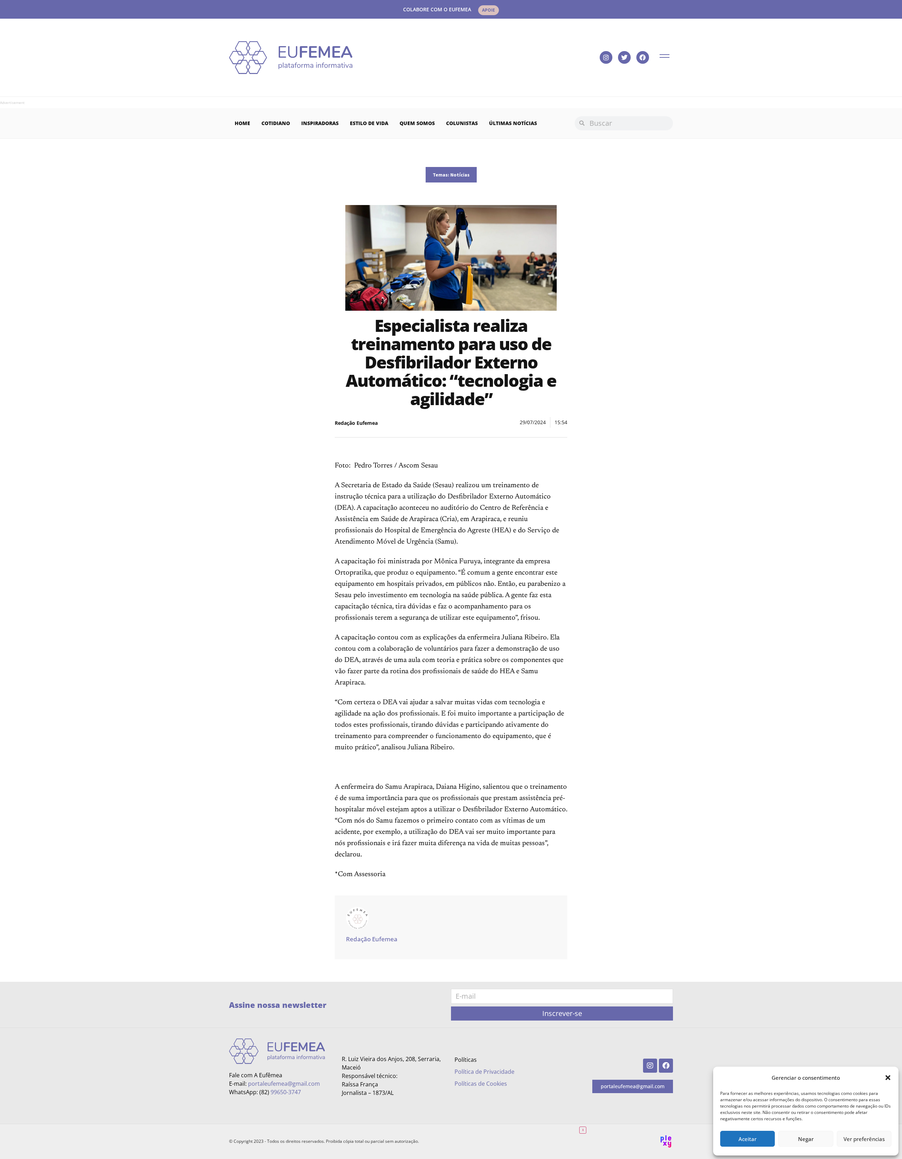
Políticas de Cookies (481, 1083)
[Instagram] (606, 57)
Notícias (460, 175)
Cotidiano (275, 123)
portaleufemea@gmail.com (284, 1083)
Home (242, 123)
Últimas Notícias (513, 123)
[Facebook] (642, 57)
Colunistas (462, 123)
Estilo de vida (369, 123)
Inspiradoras (320, 123)
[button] (887, 1077)
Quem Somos (417, 123)
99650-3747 (286, 1092)
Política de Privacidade (484, 1072)
